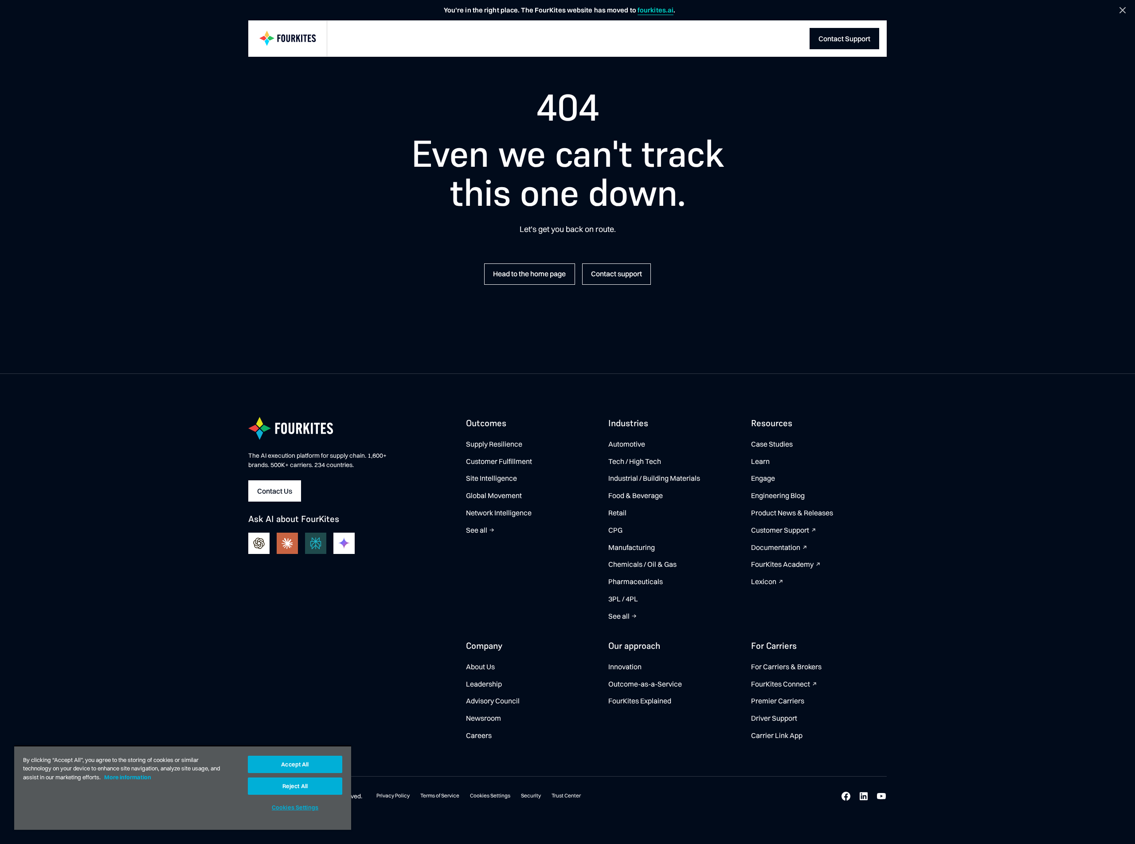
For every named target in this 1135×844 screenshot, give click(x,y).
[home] (287, 39)
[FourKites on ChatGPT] (259, 543)
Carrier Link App (776, 735)
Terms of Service (439, 795)
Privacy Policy (393, 795)
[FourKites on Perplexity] (315, 543)
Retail (617, 512)
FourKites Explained (639, 700)
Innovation (625, 666)
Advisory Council (493, 700)
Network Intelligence (499, 512)
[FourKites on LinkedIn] (863, 796)
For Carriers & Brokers (786, 666)
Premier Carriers (777, 700)
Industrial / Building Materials (654, 478)
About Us (480, 666)
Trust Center (566, 795)
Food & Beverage (635, 495)
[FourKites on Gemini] (344, 543)
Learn (760, 461)
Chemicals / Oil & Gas (642, 564)
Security (531, 795)
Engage (763, 478)
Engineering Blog (778, 495)
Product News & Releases (792, 512)
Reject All (295, 785)
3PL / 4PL (623, 598)
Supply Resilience (494, 444)
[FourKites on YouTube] (881, 796)
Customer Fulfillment (499, 461)
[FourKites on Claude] (287, 543)
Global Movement (494, 495)
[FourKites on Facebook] (846, 796)
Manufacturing (631, 547)
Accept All (295, 764)
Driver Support (774, 718)
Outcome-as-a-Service (645, 683)
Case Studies (772, 444)
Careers (479, 735)
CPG (615, 530)
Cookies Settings (490, 795)
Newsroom (483, 718)
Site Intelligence (491, 478)
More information (127, 777)
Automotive (626, 444)
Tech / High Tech (634, 461)
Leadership (484, 683)
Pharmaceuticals (635, 581)
